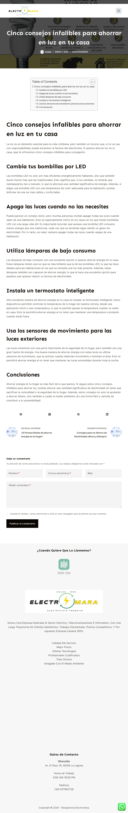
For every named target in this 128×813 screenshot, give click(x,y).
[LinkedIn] (107, 414)
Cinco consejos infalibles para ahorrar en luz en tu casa (64, 86)
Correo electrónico (59, 473)
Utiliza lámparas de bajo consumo (55, 97)
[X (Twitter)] (49, 414)
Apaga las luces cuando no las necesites (58, 93)
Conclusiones (45, 107)
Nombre (14, 473)
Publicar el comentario (22, 523)
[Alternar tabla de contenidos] (90, 82)
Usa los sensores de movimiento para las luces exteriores (66, 103)
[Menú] (119, 11)
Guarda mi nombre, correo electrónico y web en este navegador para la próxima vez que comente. (58, 513)
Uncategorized (80, 52)
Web (90, 473)
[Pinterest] (78, 414)
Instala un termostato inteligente (55, 100)
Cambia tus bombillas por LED (53, 90)
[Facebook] (21, 414)
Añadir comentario (20, 485)
